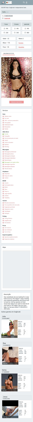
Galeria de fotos (8, 53)
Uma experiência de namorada (11, 205)
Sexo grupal (7, 122)
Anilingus (6, 213)
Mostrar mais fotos (16, 102)
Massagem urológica (9, 156)
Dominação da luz (8, 185)
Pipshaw (6, 144)
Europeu (21, 43)
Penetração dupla (8, 124)
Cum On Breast (8, 229)
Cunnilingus (7, 211)
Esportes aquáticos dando (11, 237)
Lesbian (6, 178)
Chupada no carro (8, 209)
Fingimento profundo (9, 207)
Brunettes (21, 47)
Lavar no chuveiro (8, 142)
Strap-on (6, 191)
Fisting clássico (8, 218)
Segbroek (12, 7)
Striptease (6, 173)
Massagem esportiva (9, 164)
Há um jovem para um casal (11, 138)
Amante (6, 183)
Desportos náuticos (9, 239)
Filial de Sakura (8, 168)
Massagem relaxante (9, 166)
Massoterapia (7, 160)
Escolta (6, 134)
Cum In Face (7, 232)
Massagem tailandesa (9, 158)
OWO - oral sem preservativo (11, 120)
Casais (6, 140)
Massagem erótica (9, 153)
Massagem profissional (10, 151)
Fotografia (7, 136)
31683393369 (8, 16)
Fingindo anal (7, 220)
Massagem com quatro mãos (11, 162)
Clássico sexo (7, 116)
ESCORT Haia (4, 7)
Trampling (6, 197)
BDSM (6, 187)
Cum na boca (7, 227)
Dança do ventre (8, 175)
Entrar (27, 2)
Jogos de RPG (8, 193)
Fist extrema (7, 222)
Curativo (6, 195)
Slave (5, 189)
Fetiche (6, 129)
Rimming (6, 146)
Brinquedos (7, 126)
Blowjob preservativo (9, 202)
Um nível (6, 118)
